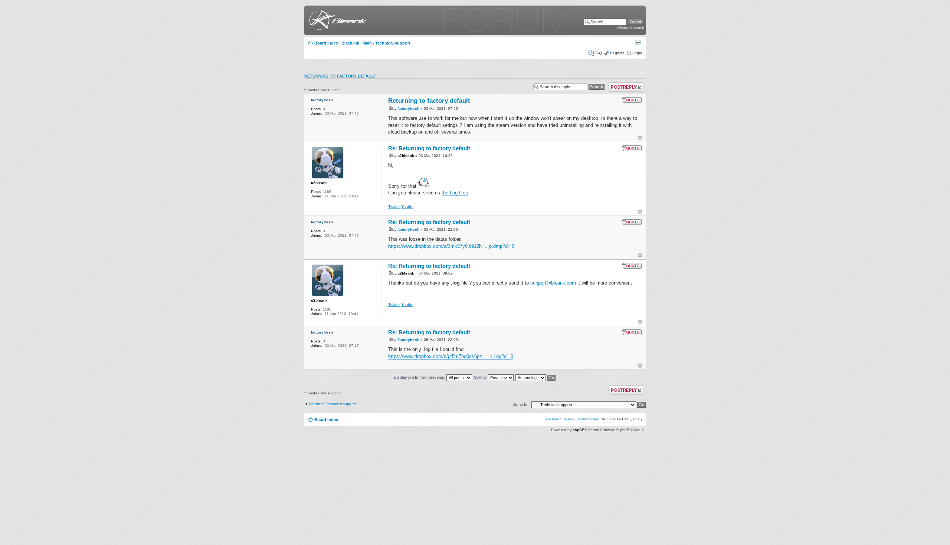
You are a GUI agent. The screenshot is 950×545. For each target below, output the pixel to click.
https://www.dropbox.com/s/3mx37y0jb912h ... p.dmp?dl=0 (451, 246)
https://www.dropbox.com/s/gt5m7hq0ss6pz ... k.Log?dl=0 (450, 356)
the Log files (455, 193)
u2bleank (319, 183)
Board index (326, 43)
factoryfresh (322, 100)
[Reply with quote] (632, 100)
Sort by (481, 377)
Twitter (394, 206)
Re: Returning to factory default (429, 148)
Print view (638, 42)
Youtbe (407, 206)
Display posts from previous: (420, 377)
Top (640, 138)
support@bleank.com (553, 283)
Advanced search (630, 28)
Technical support (392, 43)
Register (617, 53)
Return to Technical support (332, 404)
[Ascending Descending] (535, 377)
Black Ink (350, 43)
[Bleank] (336, 21)
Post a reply (618, 84)
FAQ (598, 53)
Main (367, 43)
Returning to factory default (340, 76)
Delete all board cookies (580, 419)
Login (637, 53)
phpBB (578, 430)
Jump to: (520, 404)
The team (552, 419)
